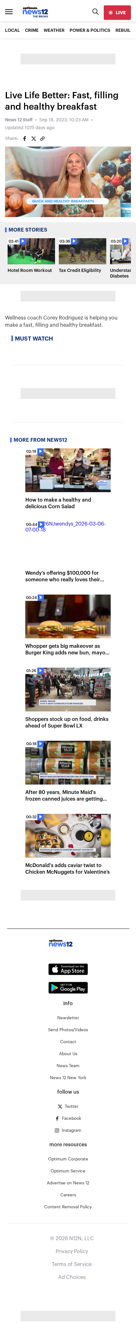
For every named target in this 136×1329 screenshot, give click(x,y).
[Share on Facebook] (24, 138)
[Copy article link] (42, 138)
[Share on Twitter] (33, 138)
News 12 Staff (19, 120)
